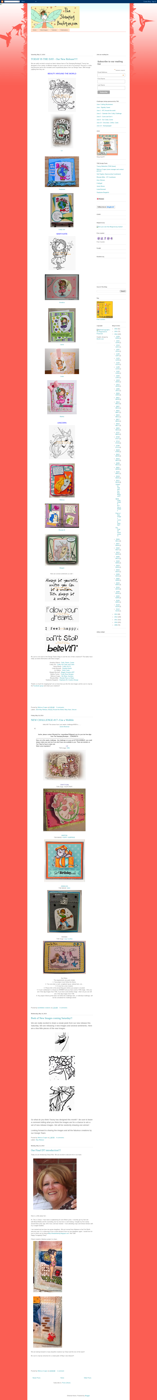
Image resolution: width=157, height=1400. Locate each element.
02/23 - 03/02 (117, 584)
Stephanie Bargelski (103, 192)
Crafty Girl (62, 229)
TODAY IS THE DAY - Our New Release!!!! (54, 59)
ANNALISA (64, 886)
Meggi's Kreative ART (67, 672)
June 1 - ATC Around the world (106, 110)
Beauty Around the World (56, 709)
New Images (44, 30)
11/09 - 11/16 (117, 368)
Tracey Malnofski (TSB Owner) (106, 166)
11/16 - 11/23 (117, 363)
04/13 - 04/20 (117, 553)
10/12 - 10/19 (117, 385)
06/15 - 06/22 (117, 459)
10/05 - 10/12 (117, 389)
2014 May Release (41, 709)
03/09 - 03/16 (117, 575)
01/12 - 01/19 (117, 610)
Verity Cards (66, 670)
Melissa (62, 500)
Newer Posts (36, 1378)
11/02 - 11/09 (117, 372)
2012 (116, 617)
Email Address (111, 72)
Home (34, 30)
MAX (68, 888)
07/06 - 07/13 (117, 446)
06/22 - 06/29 (117, 455)
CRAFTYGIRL (64, 785)
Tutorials (54, 30)
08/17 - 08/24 (117, 420)
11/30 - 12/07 (117, 354)
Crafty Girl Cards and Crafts (65, 664)
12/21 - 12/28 (117, 341)
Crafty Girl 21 (66, 666)
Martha (62, 416)
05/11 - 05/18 (117, 481)
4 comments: (60, 1137)
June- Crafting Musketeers (105, 104)
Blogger (87, 1395)
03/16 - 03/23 (117, 570)
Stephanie (62, 189)
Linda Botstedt (101, 189)
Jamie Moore (101, 186)
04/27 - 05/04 (117, 544)
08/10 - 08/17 (117, 424)
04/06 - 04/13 (117, 557)
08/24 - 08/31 (117, 416)
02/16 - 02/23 (117, 588)
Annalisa (62, 302)
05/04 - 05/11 (117, 540)
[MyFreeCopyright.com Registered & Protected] (104, 334)
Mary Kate (68, 709)
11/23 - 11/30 (117, 359)
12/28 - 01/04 (117, 337)
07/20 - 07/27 (117, 437)
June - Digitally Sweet (103, 107)
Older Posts (87, 1378)
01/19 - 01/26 (117, 605)
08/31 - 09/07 (117, 411)
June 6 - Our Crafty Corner (105, 119)
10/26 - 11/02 (117, 376)
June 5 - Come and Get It (104, 116)
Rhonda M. (62, 530)
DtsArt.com (100, 339)
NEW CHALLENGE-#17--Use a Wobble (52, 720)
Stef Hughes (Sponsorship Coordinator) (109, 174)
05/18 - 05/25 (117, 477)
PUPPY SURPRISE (69, 837)
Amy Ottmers (101, 180)
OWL (68, 748)
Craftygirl (99, 183)
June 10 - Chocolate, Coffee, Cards (107, 122)
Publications (64, 30)
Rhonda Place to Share (67, 678)
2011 (116, 620)
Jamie (62, 344)
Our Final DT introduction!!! (46, 1150)
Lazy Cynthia (68, 939)
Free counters (101, 319)
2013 (116, 614)
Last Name (101, 85)
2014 (116, 334)
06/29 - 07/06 (117, 451)
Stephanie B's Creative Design (68, 680)
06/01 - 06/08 (117, 468)
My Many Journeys (67, 676)
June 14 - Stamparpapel (104, 126)
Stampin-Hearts (67, 668)
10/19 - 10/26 (117, 381)
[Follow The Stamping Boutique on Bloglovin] (106, 208)
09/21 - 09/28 (117, 398)
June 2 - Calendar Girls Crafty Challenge (109, 113)
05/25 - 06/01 (117, 472)
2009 (116, 625)
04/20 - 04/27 (117, 549)
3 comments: (60, 707)
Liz (62, 150)
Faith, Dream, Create (67, 662)
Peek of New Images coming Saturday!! (51, 1018)
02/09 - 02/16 (117, 592)
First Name (101, 78)
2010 (116, 622)
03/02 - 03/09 (117, 579)
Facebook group (38, 686)
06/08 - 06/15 (117, 464)
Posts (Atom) (66, 1383)
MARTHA (64, 835)
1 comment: (60, 1371)
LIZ (67, 746)
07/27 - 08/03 (117, 433)
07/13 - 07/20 (117, 442)
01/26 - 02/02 (117, 601)
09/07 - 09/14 (117, 407)
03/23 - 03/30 (117, 566)
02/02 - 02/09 (117, 597)
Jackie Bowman (64, 726)
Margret (62, 568)
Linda (62, 376)
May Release (40, 1140)
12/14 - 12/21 (117, 346)
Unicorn (74, 709)
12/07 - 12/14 (117, 350)
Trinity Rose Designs (67, 674)
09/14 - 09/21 (117, 403)
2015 (116, 331)
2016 (116, 329)
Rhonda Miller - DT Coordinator (106, 177)
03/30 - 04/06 (117, 562)
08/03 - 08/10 (117, 429)
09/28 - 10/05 (117, 394)
